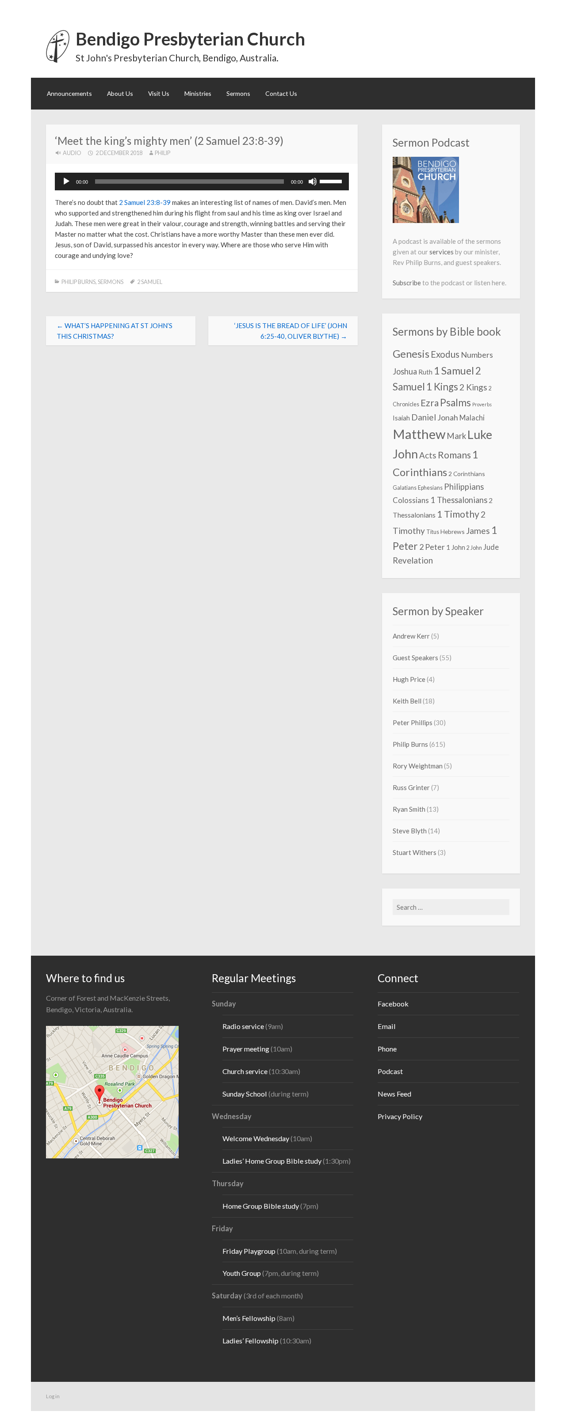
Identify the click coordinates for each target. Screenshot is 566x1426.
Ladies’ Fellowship (250, 1340)
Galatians (405, 487)
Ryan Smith (409, 809)
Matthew (419, 434)
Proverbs (482, 404)
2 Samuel (149, 281)
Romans (454, 455)
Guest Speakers (415, 658)
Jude (491, 547)
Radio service (243, 1026)
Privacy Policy (400, 1116)
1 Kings (442, 387)
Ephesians (430, 487)
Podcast (390, 1071)
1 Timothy (458, 514)
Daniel (423, 417)
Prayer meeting (245, 1048)
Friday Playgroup (248, 1251)
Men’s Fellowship (248, 1318)
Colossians (411, 500)
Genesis (411, 354)
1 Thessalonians (458, 500)
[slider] (332, 181)
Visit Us (158, 93)
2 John (474, 548)
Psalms (455, 403)
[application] (202, 181)
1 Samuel (454, 370)
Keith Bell (407, 701)
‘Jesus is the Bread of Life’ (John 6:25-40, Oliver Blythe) (290, 331)
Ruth (425, 372)
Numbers (477, 354)
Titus (432, 532)
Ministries (197, 93)
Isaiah (401, 418)
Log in (53, 1396)
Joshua (405, 371)
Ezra (430, 402)
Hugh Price (409, 679)
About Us (120, 93)
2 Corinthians (466, 473)
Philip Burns (78, 281)
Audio (72, 152)
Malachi (472, 417)
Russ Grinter (411, 787)
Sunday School (244, 1093)
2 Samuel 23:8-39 (145, 202)
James (478, 531)
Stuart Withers (414, 852)
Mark (456, 436)
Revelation (413, 560)
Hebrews (452, 531)
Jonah (447, 417)
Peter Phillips (412, 722)
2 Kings (473, 387)
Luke (479, 434)
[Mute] (312, 181)
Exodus (445, 354)
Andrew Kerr (411, 636)
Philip (162, 152)
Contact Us (281, 93)
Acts (427, 455)
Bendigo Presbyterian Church (190, 38)
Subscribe (407, 283)
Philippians (464, 487)
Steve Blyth (410, 831)
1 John (455, 547)
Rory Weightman (418, 766)
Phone (387, 1048)
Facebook (393, 1003)
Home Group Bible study (260, 1206)
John (405, 453)
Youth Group (241, 1273)
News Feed (394, 1093)
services (441, 252)
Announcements (69, 93)
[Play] (66, 181)
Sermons (238, 93)
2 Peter (432, 547)
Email (387, 1026)
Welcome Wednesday (255, 1138)
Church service (245, 1071)
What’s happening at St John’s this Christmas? (114, 331)
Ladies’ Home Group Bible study (272, 1161)
